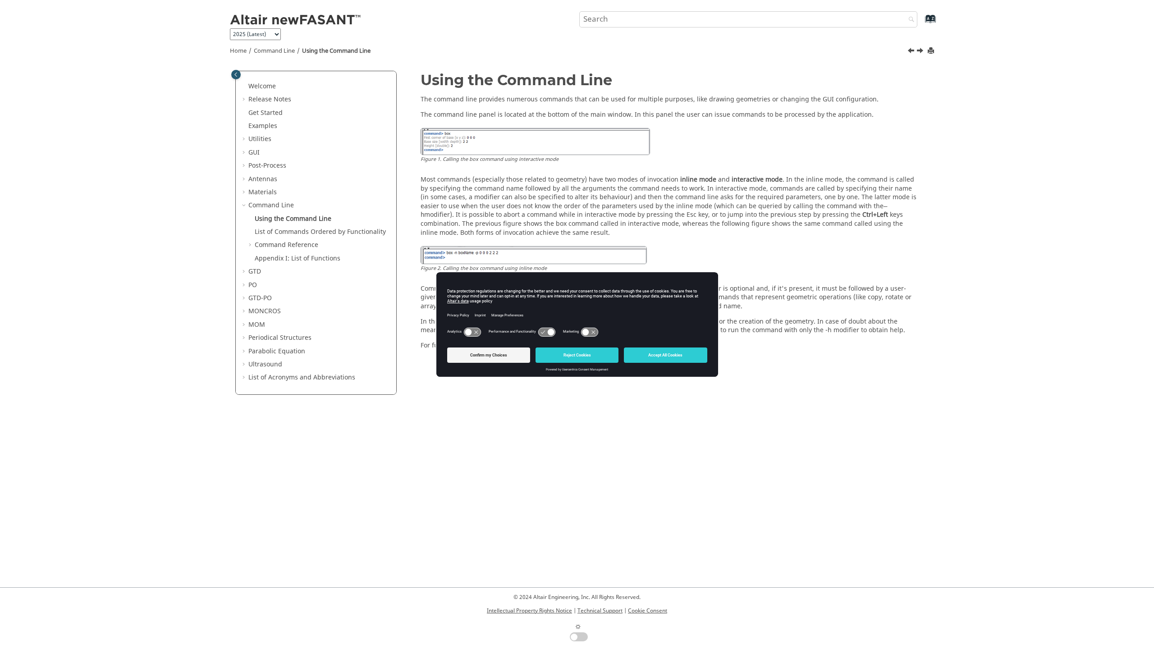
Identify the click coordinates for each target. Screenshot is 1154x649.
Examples (262, 126)
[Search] (909, 20)
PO (252, 285)
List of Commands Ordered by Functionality (320, 232)
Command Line (274, 51)
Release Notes (269, 99)
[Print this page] (931, 51)
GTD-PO (260, 298)
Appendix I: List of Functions (297, 258)
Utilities (259, 139)
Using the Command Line (336, 51)
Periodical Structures (279, 338)
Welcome (262, 86)
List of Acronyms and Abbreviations (301, 377)
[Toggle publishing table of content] (236, 74)
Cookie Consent (647, 611)
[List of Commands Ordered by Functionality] (921, 51)
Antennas (262, 179)
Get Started (265, 113)
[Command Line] (912, 51)
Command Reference (286, 245)
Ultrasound (265, 364)
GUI (254, 152)
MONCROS (264, 311)
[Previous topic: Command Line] (912, 51)
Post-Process (267, 165)
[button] (244, 86)
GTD (254, 271)
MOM (256, 324)
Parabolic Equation (276, 351)
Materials (262, 192)
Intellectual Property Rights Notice (529, 611)
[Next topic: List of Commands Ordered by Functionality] (921, 51)
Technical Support (600, 611)
